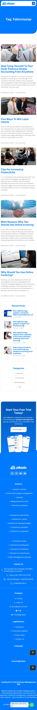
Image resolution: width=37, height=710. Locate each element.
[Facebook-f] (12, 473)
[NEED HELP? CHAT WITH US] (31, 704)
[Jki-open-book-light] (25, 473)
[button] (33, 3)
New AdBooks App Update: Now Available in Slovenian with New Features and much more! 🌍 (22, 337)
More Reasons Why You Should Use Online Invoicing (17, 223)
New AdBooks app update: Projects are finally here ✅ (21, 324)
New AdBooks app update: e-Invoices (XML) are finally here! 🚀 (23, 313)
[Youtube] (20, 473)
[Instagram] (16, 473)
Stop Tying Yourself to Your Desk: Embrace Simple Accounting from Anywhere (17, 69)
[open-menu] (33, 652)
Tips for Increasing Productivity (12, 171)
